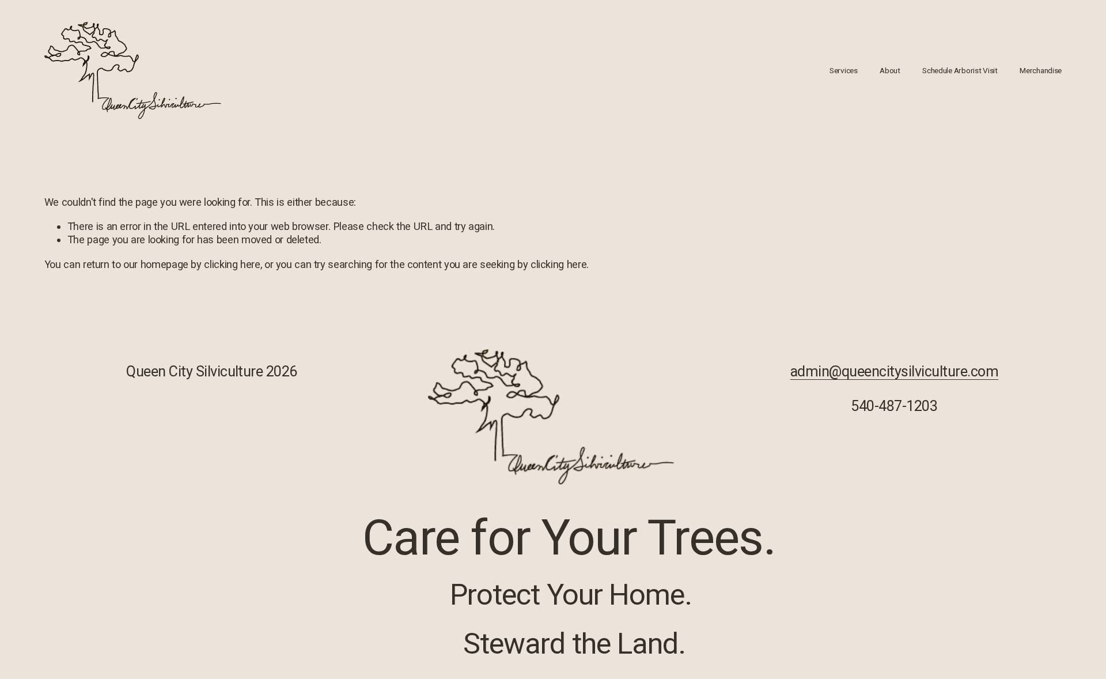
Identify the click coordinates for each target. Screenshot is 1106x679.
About (890, 70)
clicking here (232, 264)
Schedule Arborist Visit (960, 70)
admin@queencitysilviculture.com (894, 371)
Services (844, 70)
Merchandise (1041, 70)
